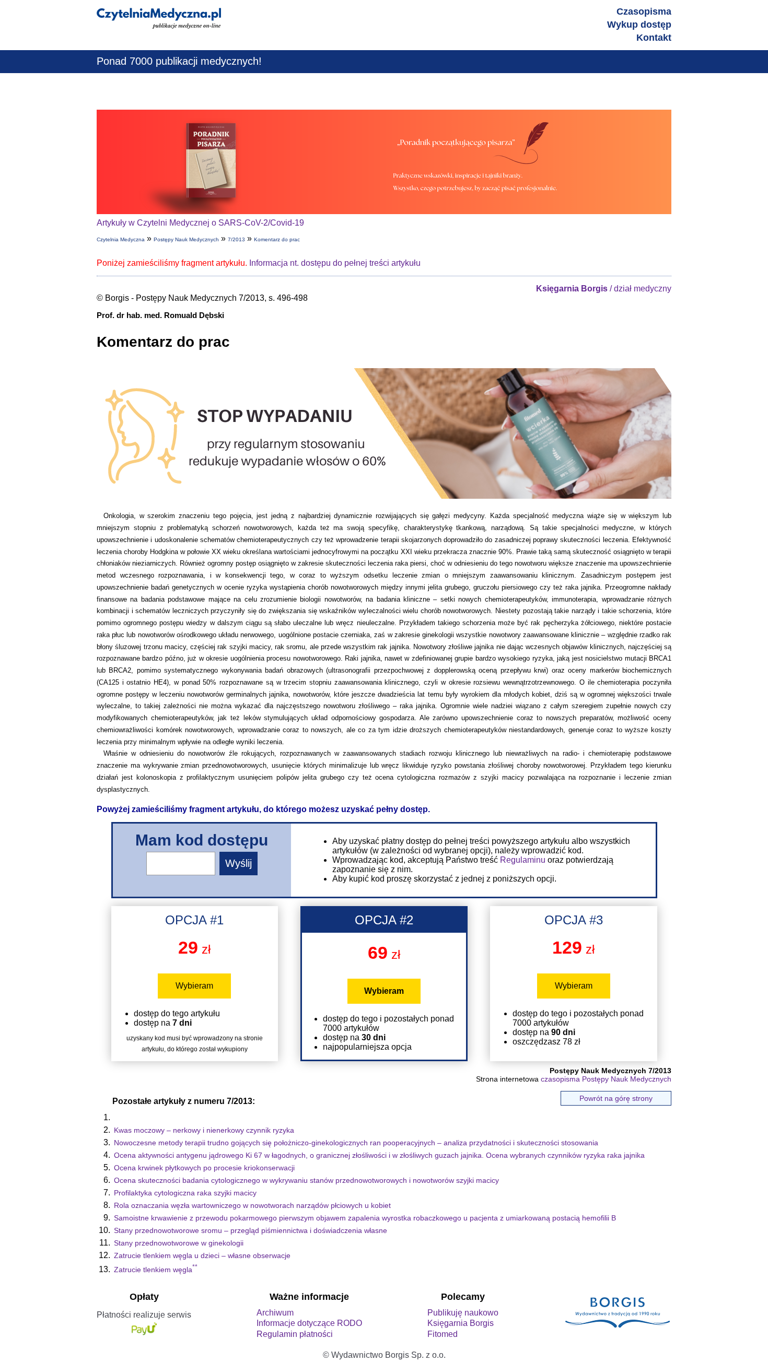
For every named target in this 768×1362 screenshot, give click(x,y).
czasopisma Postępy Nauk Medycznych (606, 1079)
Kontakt (653, 37)
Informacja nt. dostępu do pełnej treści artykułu (335, 263)
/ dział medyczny (603, 288)
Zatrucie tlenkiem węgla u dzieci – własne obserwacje (202, 1255)
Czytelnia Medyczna (121, 239)
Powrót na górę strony (616, 1098)
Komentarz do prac (277, 239)
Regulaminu (522, 859)
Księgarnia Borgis (460, 1323)
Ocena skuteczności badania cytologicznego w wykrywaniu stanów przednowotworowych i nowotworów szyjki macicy (306, 1180)
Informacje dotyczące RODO (309, 1323)
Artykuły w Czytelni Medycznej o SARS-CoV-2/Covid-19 (200, 222)
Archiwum (275, 1312)
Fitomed (442, 1334)
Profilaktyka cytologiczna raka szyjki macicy (185, 1193)
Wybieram (194, 985)
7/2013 (236, 239)
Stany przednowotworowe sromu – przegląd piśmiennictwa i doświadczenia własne (250, 1230)
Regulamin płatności (295, 1334)
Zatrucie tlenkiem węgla (155, 1269)
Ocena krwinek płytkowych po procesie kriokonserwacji (204, 1168)
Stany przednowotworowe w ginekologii (178, 1243)
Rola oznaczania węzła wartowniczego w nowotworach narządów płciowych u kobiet (252, 1205)
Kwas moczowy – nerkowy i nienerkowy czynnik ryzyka (204, 1130)
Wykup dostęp (639, 24)
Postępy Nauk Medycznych (186, 239)
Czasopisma (643, 11)
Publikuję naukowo (462, 1312)
